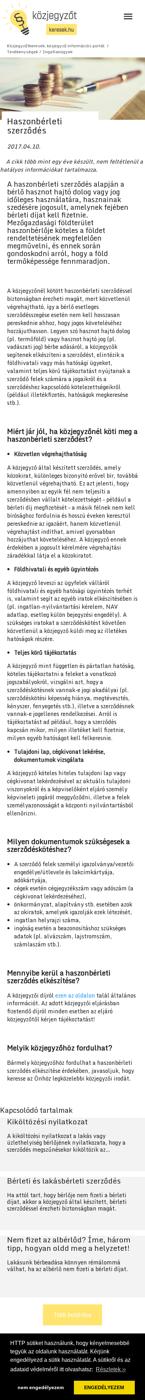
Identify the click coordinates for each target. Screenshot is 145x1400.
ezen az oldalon (75, 995)
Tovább (72, 1144)
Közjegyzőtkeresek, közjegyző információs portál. (56, 46)
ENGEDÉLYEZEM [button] (104, 1387)
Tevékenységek (22, 52)
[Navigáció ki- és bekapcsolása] (128, 16)
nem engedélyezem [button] (41, 1387)
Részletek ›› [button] (111, 1369)
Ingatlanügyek (57, 52)
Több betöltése (72, 1314)
